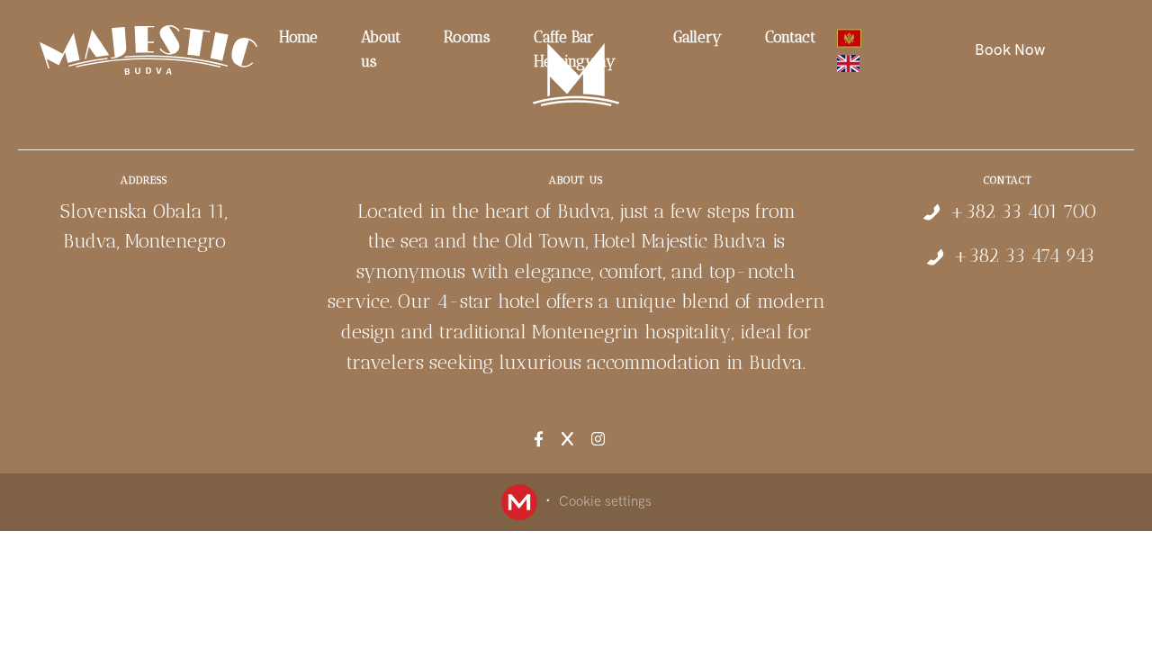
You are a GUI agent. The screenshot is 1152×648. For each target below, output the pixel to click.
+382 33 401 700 (1023, 211)
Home (298, 37)
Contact (790, 37)
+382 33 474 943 (1023, 255)
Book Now (1010, 49)
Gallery (697, 37)
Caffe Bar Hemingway (575, 49)
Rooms (467, 37)
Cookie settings (605, 501)
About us (380, 49)
